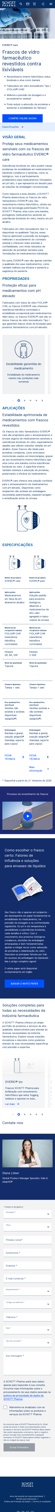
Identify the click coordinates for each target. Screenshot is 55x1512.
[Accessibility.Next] (42, 400)
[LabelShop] (34, 4)
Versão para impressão (26, 1499)
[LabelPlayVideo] (27, 816)
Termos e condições (42, 1501)
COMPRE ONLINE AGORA (23, 118)
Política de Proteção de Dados (17, 1501)
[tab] (18, 400)
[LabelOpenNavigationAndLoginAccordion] (42, 4)
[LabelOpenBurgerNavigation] (51, 4)
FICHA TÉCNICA (10, 757)
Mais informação (35, 769)
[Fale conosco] (27, 4)
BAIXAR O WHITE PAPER (24, 983)
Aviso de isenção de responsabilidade (26, 1496)
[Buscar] (21, 4)
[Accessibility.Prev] (13, 400)
